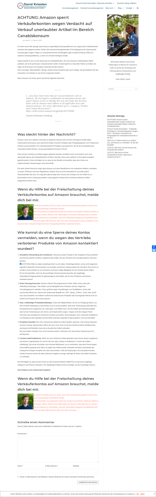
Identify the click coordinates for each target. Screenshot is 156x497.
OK (137, 494)
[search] (137, 8)
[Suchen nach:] (122, 89)
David (27, 40)
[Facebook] (154, 247)
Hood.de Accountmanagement (91, 8)
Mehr (143, 494)
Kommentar (22, 434)
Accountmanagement (70, 8)
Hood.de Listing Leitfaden (126, 3)
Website (76, 466)
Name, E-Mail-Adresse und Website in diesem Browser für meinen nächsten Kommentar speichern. (57, 477)
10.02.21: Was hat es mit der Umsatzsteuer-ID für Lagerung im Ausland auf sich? (119, 155)
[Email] (154, 250)
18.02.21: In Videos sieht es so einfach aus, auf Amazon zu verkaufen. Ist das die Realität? (122, 143)
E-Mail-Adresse (51, 466)
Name (20, 466)
